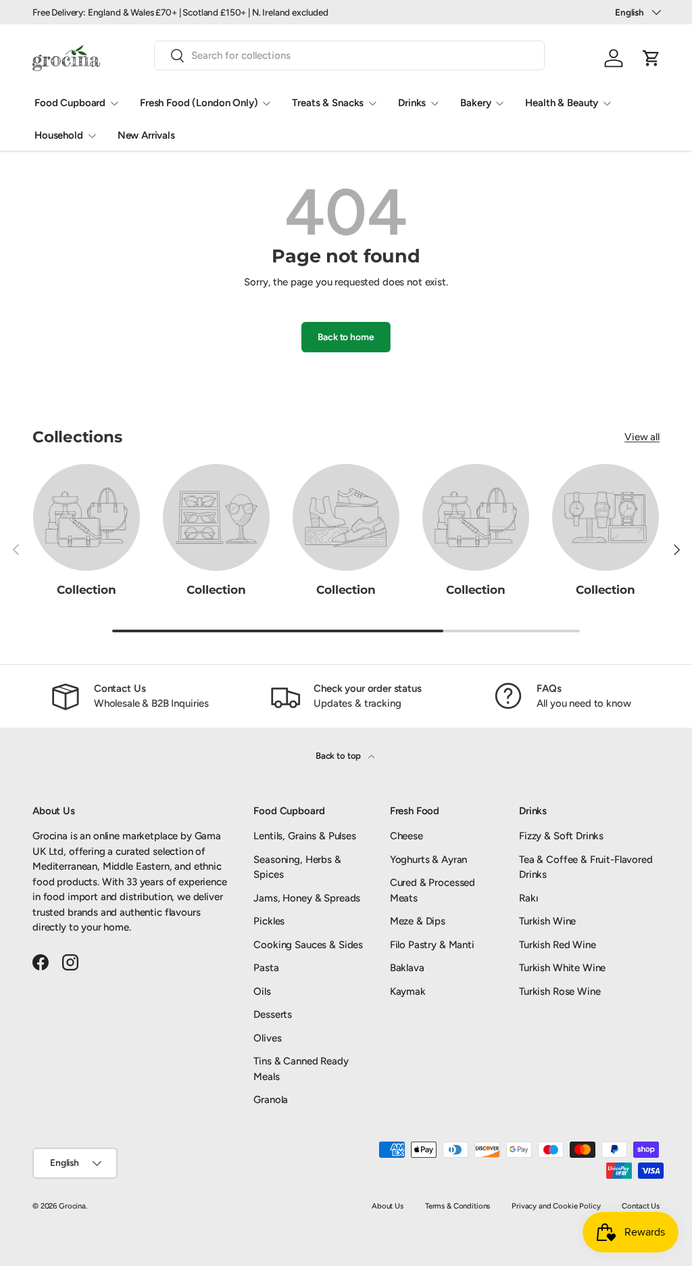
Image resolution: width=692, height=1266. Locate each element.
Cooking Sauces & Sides (308, 945)
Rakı (528, 898)
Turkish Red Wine (557, 945)
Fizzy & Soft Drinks (561, 836)
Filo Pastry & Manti (432, 945)
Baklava (407, 968)
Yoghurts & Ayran (429, 859)
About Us (387, 1206)
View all (642, 437)
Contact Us (641, 1206)
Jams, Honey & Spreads (306, 898)
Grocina (72, 1206)
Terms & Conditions (457, 1206)
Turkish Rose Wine (559, 991)
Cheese (406, 836)
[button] (651, 58)
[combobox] (349, 55)
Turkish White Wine (562, 968)
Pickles (269, 921)
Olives (267, 1038)
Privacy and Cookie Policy (556, 1206)
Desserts (272, 1014)
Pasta (265, 968)
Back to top (339, 755)
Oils (261, 991)
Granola (270, 1100)
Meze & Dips (417, 921)
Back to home (346, 336)
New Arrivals (146, 135)
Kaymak (408, 991)
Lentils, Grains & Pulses (304, 836)
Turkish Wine (547, 921)
